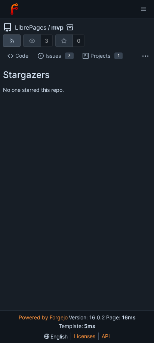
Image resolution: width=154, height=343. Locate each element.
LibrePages (30, 27)
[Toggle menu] (143, 9)
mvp (57, 27)
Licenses (84, 336)
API (106, 336)
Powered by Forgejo (43, 317)
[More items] (145, 56)
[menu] (56, 336)
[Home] (14, 9)
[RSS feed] (12, 40)
